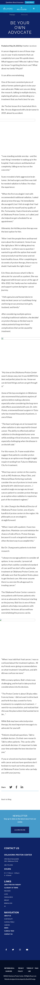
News (6, 928)
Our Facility (8, 919)
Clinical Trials (9, 922)
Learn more (19, 830)
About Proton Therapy (12, 885)
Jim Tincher (6, 106)
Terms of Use (30, 969)
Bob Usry (18, 602)
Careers (7, 925)
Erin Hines (5, 273)
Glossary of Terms (11, 888)
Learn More (29, 2)
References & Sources (9, 969)
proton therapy (13, 201)
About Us (7, 916)
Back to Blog (6, 799)
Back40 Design (30, 979)
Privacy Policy (21, 969)
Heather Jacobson (30, 46)
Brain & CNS (8, 903)
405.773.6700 (21, 9)
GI (5, 906)
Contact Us (8, 934)
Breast (6, 900)
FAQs (36, 968)
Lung (6, 894)
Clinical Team (9, 931)
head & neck (8, 897)
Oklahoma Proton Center (14, 214)
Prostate (7, 891)
